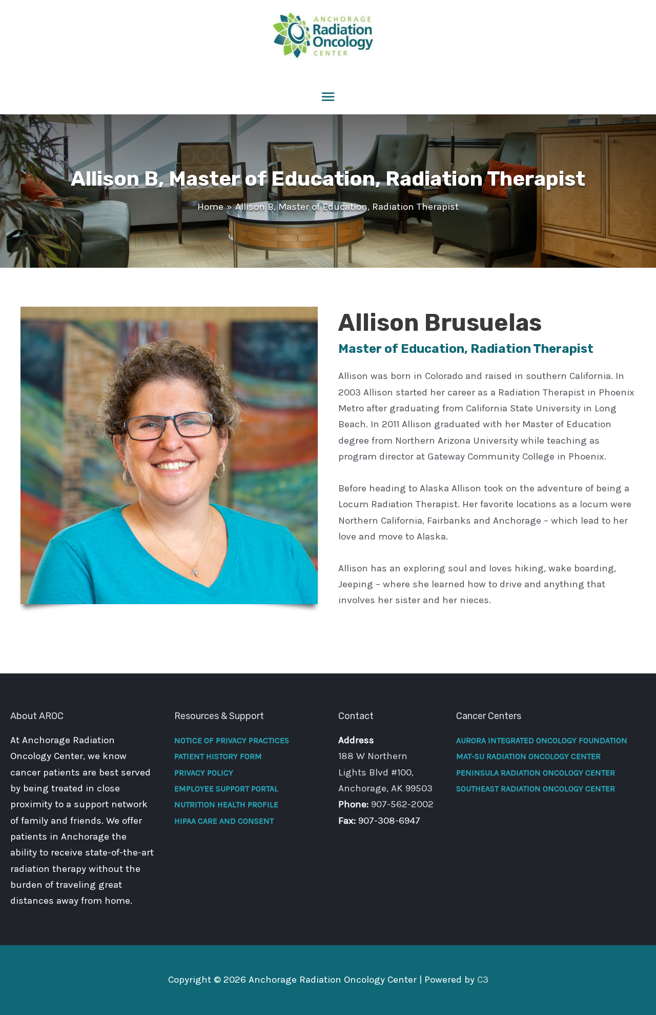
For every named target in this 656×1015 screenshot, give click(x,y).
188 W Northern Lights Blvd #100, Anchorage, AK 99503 (385, 772)
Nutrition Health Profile (226, 804)
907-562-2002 (402, 804)
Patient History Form (218, 756)
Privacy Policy (203, 773)
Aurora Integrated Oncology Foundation (541, 740)
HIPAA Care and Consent (224, 821)
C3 (482, 979)
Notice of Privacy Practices (231, 740)
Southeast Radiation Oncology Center (535, 788)
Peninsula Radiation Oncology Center (535, 773)
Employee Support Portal (226, 788)
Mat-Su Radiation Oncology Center (528, 756)
